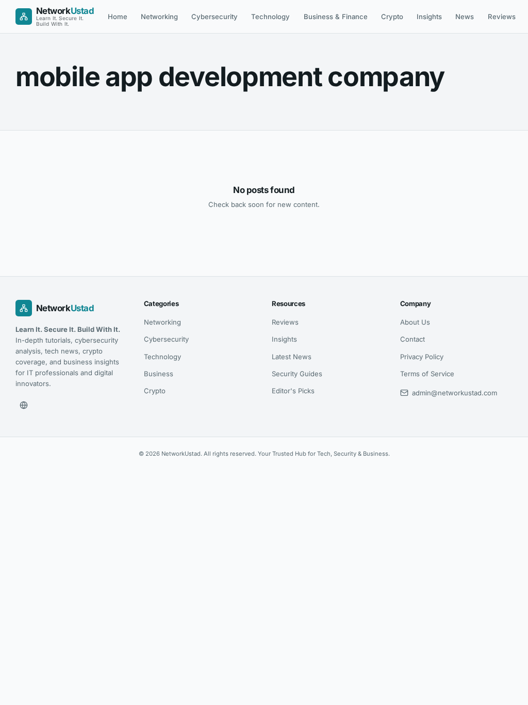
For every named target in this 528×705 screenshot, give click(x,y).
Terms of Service (427, 374)
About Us (415, 322)
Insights (429, 16)
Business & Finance (336, 16)
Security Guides (297, 374)
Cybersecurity (214, 16)
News (464, 16)
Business (158, 374)
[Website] (23, 405)
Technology (270, 16)
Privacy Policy (421, 356)
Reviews (502, 16)
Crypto (392, 16)
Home (117, 16)
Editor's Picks (293, 391)
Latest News (291, 356)
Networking (159, 16)
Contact (412, 339)
